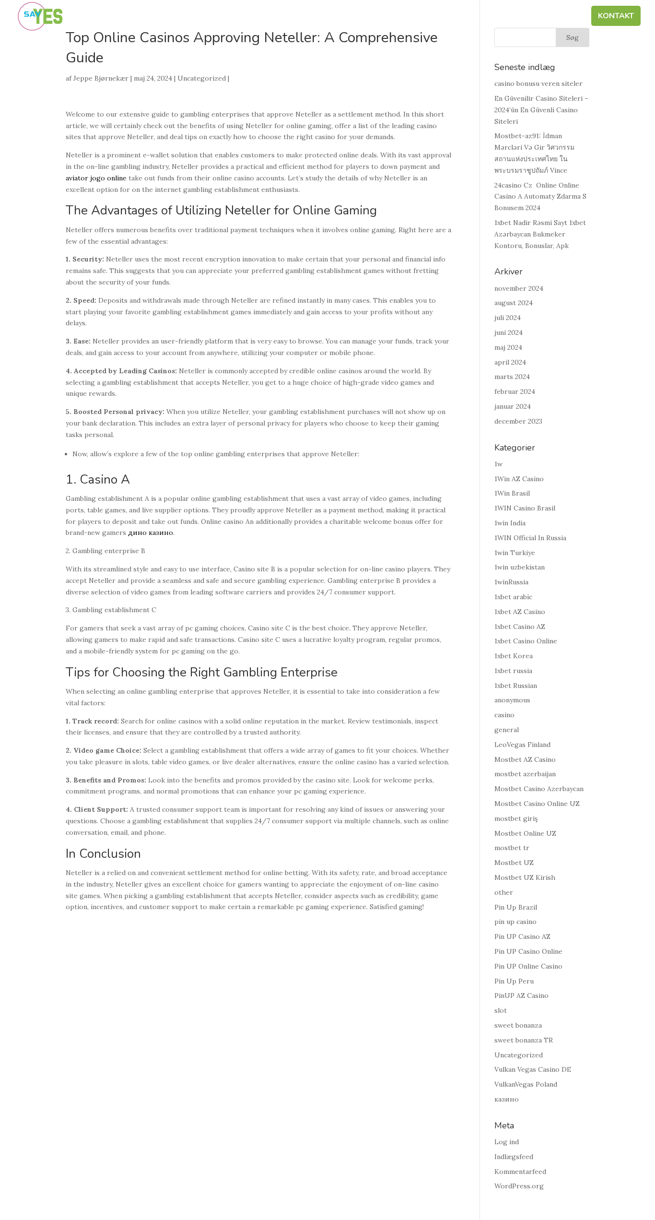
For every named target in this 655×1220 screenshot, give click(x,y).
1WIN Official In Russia (530, 537)
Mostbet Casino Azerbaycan (539, 788)
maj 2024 (508, 347)
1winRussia (511, 582)
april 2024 (510, 362)
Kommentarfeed (520, 1171)
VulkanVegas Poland (525, 1084)
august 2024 (513, 302)
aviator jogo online (96, 178)
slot (500, 1010)
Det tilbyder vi (469, 16)
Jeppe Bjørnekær (101, 78)
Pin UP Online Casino (528, 966)
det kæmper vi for (387, 16)
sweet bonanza (518, 1025)
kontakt (616, 16)
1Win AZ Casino (519, 478)
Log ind (506, 1141)
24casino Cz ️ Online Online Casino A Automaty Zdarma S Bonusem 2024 (540, 197)
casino (504, 715)
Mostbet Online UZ (525, 833)
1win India (510, 523)
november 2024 (518, 288)
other (503, 892)
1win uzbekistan (519, 567)
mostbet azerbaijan (525, 774)
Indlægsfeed (513, 1156)
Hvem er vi (315, 16)
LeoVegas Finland (522, 744)
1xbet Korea (513, 655)
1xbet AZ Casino (519, 611)
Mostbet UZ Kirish (524, 877)
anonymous (512, 700)
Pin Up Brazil (515, 907)
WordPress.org (519, 1186)
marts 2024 (512, 376)
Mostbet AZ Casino (525, 759)
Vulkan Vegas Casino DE (532, 1069)
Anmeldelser (551, 16)
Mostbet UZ (514, 862)
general (506, 729)
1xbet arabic (513, 596)
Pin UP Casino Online (528, 951)
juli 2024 (507, 317)
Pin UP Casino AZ (522, 936)
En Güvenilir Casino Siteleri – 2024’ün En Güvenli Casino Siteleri (541, 110)
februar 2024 (514, 391)
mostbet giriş (516, 818)
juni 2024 (508, 332)
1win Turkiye (514, 552)
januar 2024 (512, 406)
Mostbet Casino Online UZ (537, 803)
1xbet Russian (515, 685)
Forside (264, 16)
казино (506, 1099)
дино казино (150, 532)
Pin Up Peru (514, 981)
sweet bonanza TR (523, 1040)
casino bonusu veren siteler (538, 83)
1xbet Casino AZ (519, 626)
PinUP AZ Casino (521, 995)
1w (498, 464)
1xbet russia (513, 670)
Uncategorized (201, 78)
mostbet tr (511, 847)
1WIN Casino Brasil (524, 508)
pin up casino (515, 921)
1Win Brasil (512, 493)
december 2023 (518, 421)
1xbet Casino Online (525, 641)
